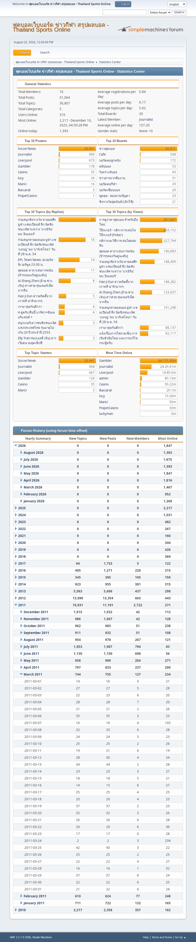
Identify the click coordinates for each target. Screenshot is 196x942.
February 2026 (35, 494)
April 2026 (31, 480)
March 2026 (33, 487)
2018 (22, 556)
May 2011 (31, 660)
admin (103, 378)
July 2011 (31, 646)
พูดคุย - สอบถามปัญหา (114, 196)
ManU (22, 184)
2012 (22, 598)
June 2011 (31, 653)
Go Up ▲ (180, 937)
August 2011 (34, 640)
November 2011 (36, 619)
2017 (22, 563)
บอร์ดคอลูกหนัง (110, 160)
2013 (22, 591)
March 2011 (33, 674)
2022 (22, 529)
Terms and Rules (162, 937)
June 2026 (31, 466)
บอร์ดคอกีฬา (108, 184)
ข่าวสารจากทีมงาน (112, 178)
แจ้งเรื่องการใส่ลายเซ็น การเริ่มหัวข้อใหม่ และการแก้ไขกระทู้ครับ (118, 338)
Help (146, 937)
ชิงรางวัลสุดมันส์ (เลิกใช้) (116, 202)
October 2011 (34, 626)
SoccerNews (27, 148)
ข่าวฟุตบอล (107, 148)
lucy (21, 178)
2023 (22, 522)
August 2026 (34, 452)
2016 (22, 570)
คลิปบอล (105, 166)
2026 (22, 446)
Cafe (102, 154)
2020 (22, 543)
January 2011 (34, 903)
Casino (22, 172)
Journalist (146, 119)
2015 (22, 577)
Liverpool (25, 160)
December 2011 (36, 612)
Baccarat (24, 190)
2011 (22, 605)
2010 (22, 910)
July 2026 (31, 459)
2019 (22, 549)
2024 (22, 515)
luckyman (106, 413)
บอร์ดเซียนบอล (109, 190)
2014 (22, 584)
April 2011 (31, 667)
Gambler (24, 166)
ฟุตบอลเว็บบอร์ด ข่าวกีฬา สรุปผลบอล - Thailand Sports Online (61, 27)
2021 (22, 536)
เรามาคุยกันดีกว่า (30, 306)
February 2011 (35, 896)
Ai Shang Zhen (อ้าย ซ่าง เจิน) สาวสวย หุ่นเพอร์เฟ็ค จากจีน (35, 285)
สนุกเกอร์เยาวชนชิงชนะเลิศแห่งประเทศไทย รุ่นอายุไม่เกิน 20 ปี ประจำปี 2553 (37, 328)
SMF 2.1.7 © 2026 (20, 937)
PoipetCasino (27, 196)
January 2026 (34, 501)
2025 (22, 508)
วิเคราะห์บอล (108, 172)
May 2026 (31, 473)
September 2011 (36, 633)
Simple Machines (42, 937)
